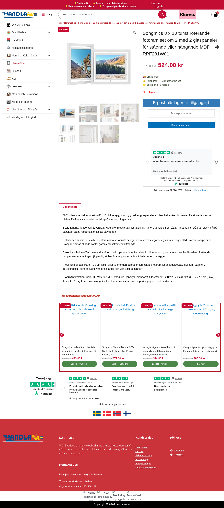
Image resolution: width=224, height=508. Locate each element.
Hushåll (16, 71)
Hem (60, 23)
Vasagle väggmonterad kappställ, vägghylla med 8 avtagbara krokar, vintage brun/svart (160, 351)
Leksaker (17, 86)
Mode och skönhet (22, 101)
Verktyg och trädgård (24, 117)
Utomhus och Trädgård (25, 109)
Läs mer (200, 364)
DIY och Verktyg (21, 24)
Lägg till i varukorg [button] (79, 364)
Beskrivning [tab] (70, 206)
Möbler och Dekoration (25, 94)
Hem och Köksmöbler (24, 55)
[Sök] (162, 14)
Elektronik (17, 40)
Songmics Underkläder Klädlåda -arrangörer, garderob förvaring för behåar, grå (79, 351)
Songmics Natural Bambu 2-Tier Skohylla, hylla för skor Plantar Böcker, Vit (118, 351)
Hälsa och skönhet (22, 47)
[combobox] (108, 14)
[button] (135, 33)
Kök (14, 78)
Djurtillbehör (19, 32)
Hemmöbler (18, 63)
